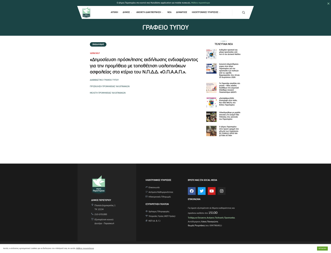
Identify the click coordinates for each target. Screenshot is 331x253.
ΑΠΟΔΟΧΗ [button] (322, 248)
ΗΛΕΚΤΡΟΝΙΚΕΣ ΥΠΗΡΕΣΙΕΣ (158, 180)
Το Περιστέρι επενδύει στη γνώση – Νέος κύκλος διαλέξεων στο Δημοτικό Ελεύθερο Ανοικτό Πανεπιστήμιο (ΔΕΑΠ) (229, 88)
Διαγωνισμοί (98, 44)
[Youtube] (212, 191)
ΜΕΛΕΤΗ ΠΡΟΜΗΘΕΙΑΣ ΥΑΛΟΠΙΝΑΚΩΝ (108, 93)
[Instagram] (221, 191)
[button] (243, 12)
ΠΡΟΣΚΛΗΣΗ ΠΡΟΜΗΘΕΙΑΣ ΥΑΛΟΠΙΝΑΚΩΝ (110, 87)
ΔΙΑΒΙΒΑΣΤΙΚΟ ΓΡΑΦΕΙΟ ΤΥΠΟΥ (104, 80)
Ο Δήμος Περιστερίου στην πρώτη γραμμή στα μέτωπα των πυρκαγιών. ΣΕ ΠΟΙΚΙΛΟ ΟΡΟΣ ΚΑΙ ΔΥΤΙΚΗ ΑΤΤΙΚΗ (229, 131)
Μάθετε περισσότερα (200, 3)
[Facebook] (192, 191)
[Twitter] (202, 191)
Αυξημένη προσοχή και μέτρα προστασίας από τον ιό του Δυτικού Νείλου (229, 52)
